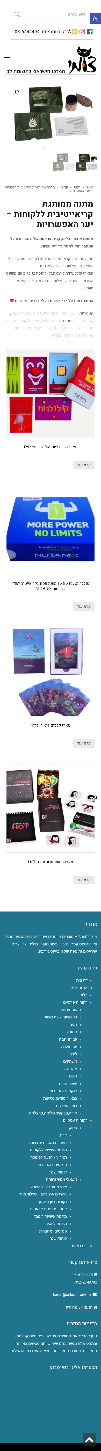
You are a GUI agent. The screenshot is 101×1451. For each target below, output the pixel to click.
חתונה (72, 1032)
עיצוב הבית (68, 1083)
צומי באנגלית (66, 1105)
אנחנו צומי (79, 987)
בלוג (84, 995)
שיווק (73, 1128)
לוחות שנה (58, 1172)
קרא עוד (84, 465)
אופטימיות (69, 1010)
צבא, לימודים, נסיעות (60, 1098)
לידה (73, 1054)
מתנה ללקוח (30, 321)
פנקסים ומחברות (63, 1091)
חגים (73, 1024)
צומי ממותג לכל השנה (49, 1187)
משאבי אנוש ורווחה (61, 1179)
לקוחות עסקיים (75, 1120)
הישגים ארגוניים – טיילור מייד (43, 1194)
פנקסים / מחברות (52, 1164)
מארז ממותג (51, 321)
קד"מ (64, 187)
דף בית (82, 980)
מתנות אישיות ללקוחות (48, 1150)
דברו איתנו (79, 1246)
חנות (77, 187)
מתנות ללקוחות (25, 328)
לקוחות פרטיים (75, 1002)
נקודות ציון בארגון (53, 1201)
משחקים (70, 1061)
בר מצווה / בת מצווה (60, 1017)
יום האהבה (68, 1039)
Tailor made (21, 313)
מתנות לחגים (56, 1223)
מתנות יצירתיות (50, 328)
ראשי (89, 187)
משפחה (70, 1069)
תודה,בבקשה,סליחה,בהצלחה (53, 1113)
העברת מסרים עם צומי (60, 313)
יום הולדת (69, 1046)
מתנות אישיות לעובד (50, 1216)
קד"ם (63, 1135)
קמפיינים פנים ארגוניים (48, 1209)
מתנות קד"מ (84, 335)
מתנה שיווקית (74, 328)
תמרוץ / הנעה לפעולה (48, 1157)
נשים (73, 1076)
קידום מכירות (82, 321)
